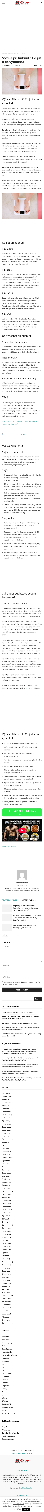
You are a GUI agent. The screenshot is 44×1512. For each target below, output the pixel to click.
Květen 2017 (6, 1268)
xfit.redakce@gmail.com (26, 1488)
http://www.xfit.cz (22, 885)
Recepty (5, 1383)
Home (4, 53)
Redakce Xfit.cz (8, 65)
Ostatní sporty (7, 1373)
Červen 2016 (6, 1298)
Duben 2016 (6, 1305)
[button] (3, 3)
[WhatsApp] (18, 859)
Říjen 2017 (6, 1252)
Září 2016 (5, 1289)
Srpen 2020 (6, 1164)
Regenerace (6, 1386)
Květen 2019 (6, 1197)
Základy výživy (7, 1407)
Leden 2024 (6, 1112)
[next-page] (6, 935)
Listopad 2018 (7, 1213)
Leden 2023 (6, 1130)
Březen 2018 (6, 1237)
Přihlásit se (6, 1430)
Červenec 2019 (7, 1191)
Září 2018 (5, 1219)
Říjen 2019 (6, 1185)
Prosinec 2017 (7, 1246)
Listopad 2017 (7, 1249)
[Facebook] (4, 859)
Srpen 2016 (6, 1292)
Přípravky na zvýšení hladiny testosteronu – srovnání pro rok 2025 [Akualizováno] (25, 908)
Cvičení (23, 53)
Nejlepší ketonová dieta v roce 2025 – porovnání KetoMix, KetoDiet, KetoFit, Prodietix (27, 917)
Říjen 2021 (6, 1142)
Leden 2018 (6, 1243)
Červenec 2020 (7, 1167)
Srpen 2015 (6, 1320)
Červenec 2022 (7, 1139)
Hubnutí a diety (7, 1352)
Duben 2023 (6, 1127)
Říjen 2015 (5, 1317)
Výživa (4, 1398)
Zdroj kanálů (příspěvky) (10, 1433)
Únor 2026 (6, 1093)
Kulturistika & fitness (13, 53)
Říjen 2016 (6, 1286)
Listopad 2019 (7, 1182)
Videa (4, 1395)
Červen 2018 (6, 1228)
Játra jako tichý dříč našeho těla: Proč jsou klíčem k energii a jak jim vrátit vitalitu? (20, 1017)
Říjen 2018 (6, 1216)
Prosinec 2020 (7, 1154)
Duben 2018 (6, 1234)
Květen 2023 (6, 1124)
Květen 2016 (6, 1302)
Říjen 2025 (6, 1099)
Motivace (5, 1358)
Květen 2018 (6, 1231)
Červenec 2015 (7, 1323)
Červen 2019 (6, 1194)
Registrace (6, 1427)
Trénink (5, 1392)
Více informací (18, 1504)
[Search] (41, 3)
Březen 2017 (6, 1274)
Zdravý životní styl (8, 1413)
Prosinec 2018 (7, 1210)
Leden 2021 (6, 1151)
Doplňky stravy (7, 1349)
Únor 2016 (6, 1311)
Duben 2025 (6, 1102)
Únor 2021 (6, 1148)
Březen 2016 (6, 1308)
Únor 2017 (5, 1277)
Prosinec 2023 (7, 1115)
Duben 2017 (6, 1271)
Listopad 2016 (7, 1283)
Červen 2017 (6, 1265)
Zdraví (28, 688)
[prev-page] (3, 935)
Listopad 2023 (7, 1118)
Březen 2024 (6, 1105)
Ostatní (4, 1364)
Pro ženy (5, 1379)
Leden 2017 (6, 1280)
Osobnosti (5, 1361)
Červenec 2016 (7, 1295)
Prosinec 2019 (7, 1179)
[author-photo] (22, 880)
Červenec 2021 (7, 1145)
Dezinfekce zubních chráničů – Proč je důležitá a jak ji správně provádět (21, 1035)
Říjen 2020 (6, 1161)
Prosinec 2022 (7, 1133)
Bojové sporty (7, 1343)
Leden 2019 (6, 1207)
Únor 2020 (6, 1176)
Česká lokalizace (8, 1439)
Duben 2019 (6, 1200)
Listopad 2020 (7, 1158)
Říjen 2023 (6, 1121)
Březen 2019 (6, 1203)
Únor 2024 (6, 1108)
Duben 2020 (6, 1173)
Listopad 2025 (7, 1096)
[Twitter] (9, 859)
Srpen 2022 (6, 1136)
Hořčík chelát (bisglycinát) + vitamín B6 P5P (17, 1012)
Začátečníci (6, 1404)
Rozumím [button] (26, 1509)
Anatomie (5, 1340)
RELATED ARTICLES (9, 900)
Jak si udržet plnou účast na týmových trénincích (19, 1023)
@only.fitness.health (22, 1453)
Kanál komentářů (8, 1436)
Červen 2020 (6, 1170)
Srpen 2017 (6, 1259)
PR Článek (6, 1376)
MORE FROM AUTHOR (27, 900)
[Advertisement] (22, 28)
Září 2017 (5, 1256)
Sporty (4, 1389)
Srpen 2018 (6, 1222)
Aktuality (5, 1337)
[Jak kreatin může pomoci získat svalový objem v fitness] (7, 927)
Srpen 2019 (6, 1188)
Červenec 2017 (7, 1262)
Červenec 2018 (7, 1225)
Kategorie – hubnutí (9, 846)
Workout (5, 1401)
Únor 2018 (6, 1240)
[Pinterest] (13, 859)
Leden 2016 (6, 1314)
